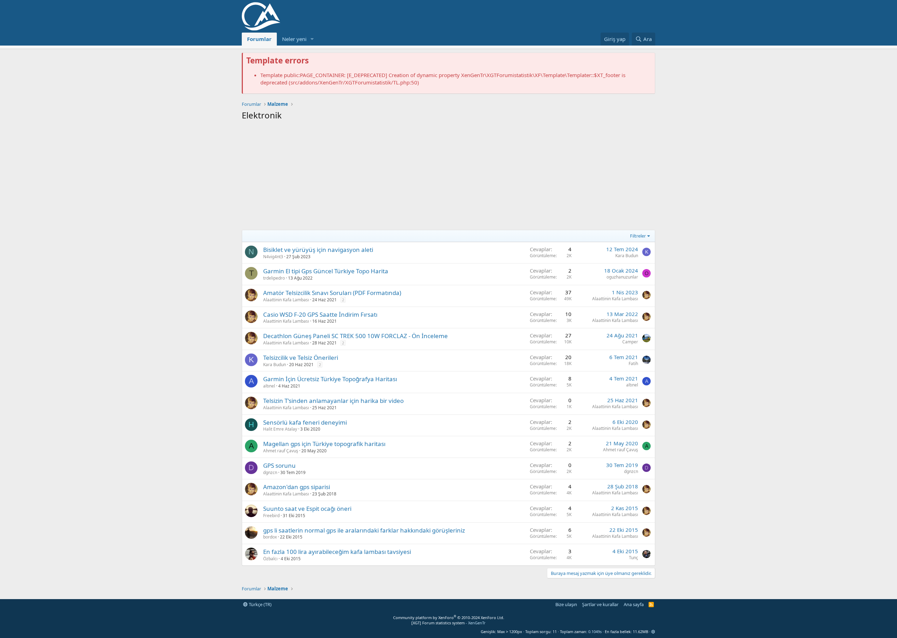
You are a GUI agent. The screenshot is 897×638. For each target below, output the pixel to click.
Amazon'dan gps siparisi (296, 487)
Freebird (271, 516)
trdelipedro (274, 278)
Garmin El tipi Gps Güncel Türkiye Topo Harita (325, 271)
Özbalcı (270, 559)
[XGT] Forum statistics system (448, 622)
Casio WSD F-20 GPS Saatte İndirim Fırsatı (320, 314)
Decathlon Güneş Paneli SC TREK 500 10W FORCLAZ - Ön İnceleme (355, 336)
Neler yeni (294, 38)
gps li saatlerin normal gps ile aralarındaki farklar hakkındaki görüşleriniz (364, 530)
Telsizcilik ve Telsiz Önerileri (300, 358)
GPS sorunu (279, 465)
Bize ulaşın (566, 604)
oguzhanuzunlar (622, 277)
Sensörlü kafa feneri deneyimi (305, 422)
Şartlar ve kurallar (600, 604)
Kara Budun (626, 256)
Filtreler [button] (638, 236)
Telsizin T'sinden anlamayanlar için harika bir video (333, 401)
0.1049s (595, 631)
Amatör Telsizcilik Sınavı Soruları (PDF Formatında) (332, 293)
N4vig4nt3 (273, 257)
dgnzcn (270, 472)
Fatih (633, 363)
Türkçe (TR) (260, 604)
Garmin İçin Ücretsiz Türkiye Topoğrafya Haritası (330, 379)
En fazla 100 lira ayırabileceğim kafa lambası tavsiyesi (337, 552)
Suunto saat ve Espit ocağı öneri (307, 509)
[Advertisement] (448, 177)
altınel (269, 386)
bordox (270, 537)
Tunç (633, 558)
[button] (312, 39)
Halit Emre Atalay (280, 429)
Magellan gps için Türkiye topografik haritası (324, 444)
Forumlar (259, 38)
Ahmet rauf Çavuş (280, 451)
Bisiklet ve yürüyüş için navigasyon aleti (318, 250)
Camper (630, 342)
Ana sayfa (634, 604)
